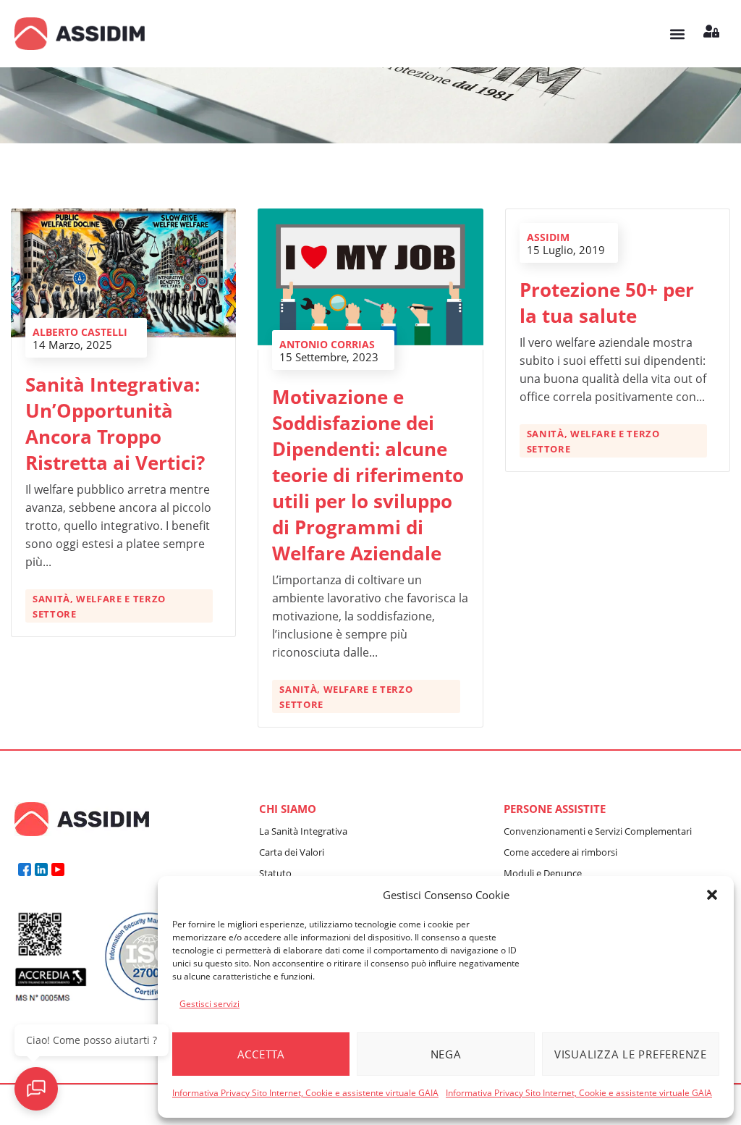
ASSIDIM (548, 237)
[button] (712, 895)
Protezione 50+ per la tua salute (607, 303)
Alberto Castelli (80, 332)
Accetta (261, 1054)
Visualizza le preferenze (630, 1054)
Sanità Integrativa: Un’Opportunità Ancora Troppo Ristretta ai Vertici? (115, 423)
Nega (446, 1054)
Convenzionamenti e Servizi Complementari (598, 831)
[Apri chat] (36, 1089)
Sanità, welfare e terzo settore (99, 606)
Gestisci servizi (209, 1004)
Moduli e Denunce (543, 873)
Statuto (275, 873)
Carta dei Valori (291, 852)
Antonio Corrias (327, 344)
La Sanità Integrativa (303, 831)
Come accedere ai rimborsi (560, 852)
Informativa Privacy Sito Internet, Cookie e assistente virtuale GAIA (305, 1093)
